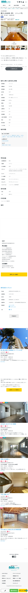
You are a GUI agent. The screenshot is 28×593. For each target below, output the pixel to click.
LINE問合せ (14, 590)
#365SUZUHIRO (5, 140)
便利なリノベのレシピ (6, 578)
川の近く (22, 135)
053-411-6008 (11, 305)
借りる (4, 5)
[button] (26, 338)
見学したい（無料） (14, 274)
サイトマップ (15, 583)
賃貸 (5, 8)
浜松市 (13, 8)
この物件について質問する (14, 390)
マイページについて (17, 573)
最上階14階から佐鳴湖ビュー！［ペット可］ (11, 350)
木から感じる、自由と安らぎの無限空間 (11, 529)
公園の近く (4, 136)
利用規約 (4, 583)
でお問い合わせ (13, 306)
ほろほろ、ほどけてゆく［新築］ (8, 424)
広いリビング (8, 135)
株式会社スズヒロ (6, 287)
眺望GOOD (14, 135)
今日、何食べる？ (5, 494)
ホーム (2, 8)
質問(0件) (17, 19)
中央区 (17, 8)
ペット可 (3, 135)
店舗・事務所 (16, 5)
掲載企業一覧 (15, 575)
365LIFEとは (4, 573)
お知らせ (4, 575)
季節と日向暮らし (5, 459)
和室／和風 (15, 136)
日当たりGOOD (10, 136)
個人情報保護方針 (16, 580)
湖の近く (18, 135)
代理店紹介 (14, 316)
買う (10, 5)
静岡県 (9, 8)
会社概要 (4, 580)
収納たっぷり (20, 136)
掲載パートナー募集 (17, 578)
